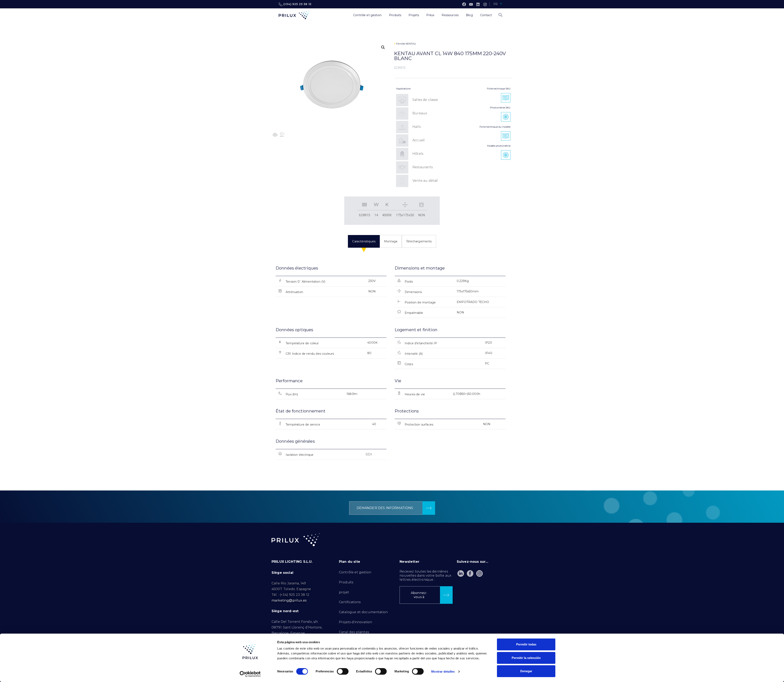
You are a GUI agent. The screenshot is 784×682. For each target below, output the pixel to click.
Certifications (350, 602)
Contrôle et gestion (355, 572)
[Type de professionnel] (345, 15)
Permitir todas (526, 644)
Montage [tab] (391, 241)
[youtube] (471, 4)
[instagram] (485, 4)
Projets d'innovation (355, 622)
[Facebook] (464, 4)
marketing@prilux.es (289, 600)
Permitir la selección (526, 658)
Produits (346, 582)
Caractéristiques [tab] (363, 241)
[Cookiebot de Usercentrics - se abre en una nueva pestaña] (250, 674)
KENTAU (411, 43)
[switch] (343, 671)
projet (344, 592)
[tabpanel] (392, 366)
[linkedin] (477, 4)
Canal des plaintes (354, 632)
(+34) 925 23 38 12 (297, 4)
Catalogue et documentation (363, 612)
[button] (383, 47)
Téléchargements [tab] (419, 241)
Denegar (526, 671)
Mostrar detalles (443, 671)
